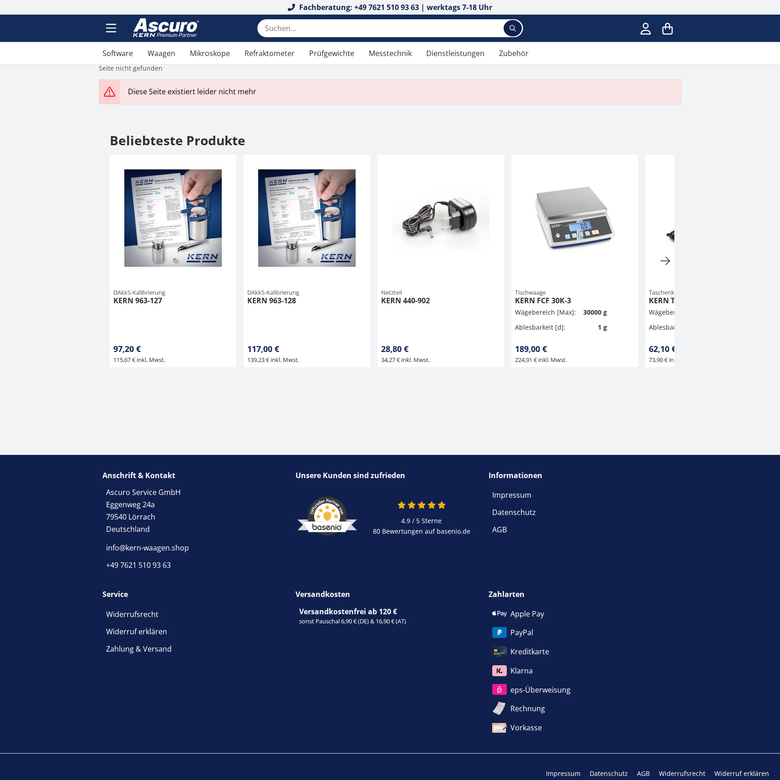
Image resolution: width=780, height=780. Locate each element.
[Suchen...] (513, 28)
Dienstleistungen (455, 53)
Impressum (511, 495)
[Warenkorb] (667, 28)
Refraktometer (270, 53)
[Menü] (112, 28)
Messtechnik (390, 53)
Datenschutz (514, 512)
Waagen (161, 53)
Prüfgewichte (331, 53)
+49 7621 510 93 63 (138, 565)
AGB (499, 530)
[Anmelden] (645, 28)
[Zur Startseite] (164, 28)
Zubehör (514, 53)
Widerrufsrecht (132, 614)
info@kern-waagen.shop (147, 548)
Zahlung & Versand (139, 649)
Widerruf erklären (136, 632)
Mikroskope (210, 53)
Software (117, 53)
